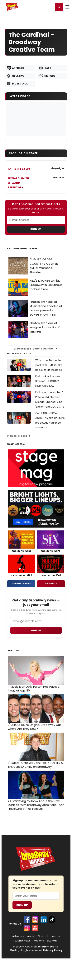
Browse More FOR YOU (33, 348)
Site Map (52, 940)
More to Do (20, 83)
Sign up (35, 630)
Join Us (55, 936)
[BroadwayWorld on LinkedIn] (43, 919)
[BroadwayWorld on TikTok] (52, 919)
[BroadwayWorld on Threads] (26, 928)
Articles (18, 68)
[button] (59, 7)
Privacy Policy (52, 950)
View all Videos (17, 436)
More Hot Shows (21, 583)
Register (38, 6)
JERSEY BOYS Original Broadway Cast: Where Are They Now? (35, 727)
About (31, 936)
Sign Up (35, 229)
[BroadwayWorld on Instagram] (35, 919)
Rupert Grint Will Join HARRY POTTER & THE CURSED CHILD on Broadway (35, 765)
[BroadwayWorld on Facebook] (26, 919)
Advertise (18, 936)
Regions (39, 940)
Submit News (22, 940)
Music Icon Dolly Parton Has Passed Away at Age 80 (34, 688)
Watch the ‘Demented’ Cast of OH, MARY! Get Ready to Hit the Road (49, 365)
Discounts (51, 583)
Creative (18, 76)
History (49, 76)
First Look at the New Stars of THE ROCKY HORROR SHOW (47, 381)
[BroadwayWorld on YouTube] (35, 928)
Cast (47, 68)
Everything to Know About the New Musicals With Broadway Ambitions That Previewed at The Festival (36, 805)
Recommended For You (22, 248)
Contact (43, 936)
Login (49, 6)
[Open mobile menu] (67, 7)
